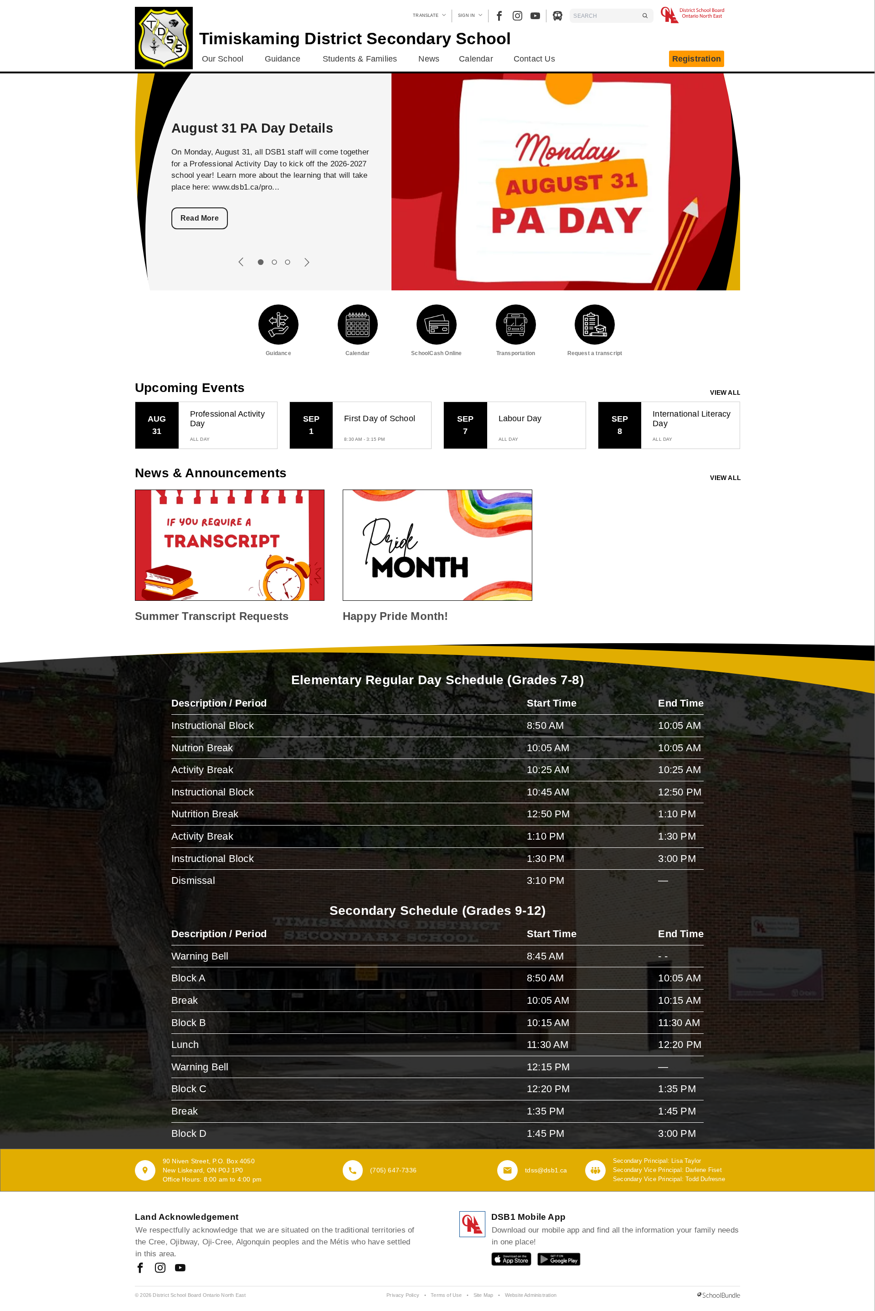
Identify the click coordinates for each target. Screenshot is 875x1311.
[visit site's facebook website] (140, 1268)
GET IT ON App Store (506, 1261)
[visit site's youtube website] (180, 1268)
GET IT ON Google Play (552, 1261)
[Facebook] (499, 16)
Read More (199, 218)
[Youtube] (535, 16)
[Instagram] (517, 16)
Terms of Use (446, 1295)
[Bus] (557, 16)
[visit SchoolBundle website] (718, 1295)
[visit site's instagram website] (160, 1268)
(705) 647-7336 (393, 1170)
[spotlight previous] (241, 262)
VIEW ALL (725, 392)
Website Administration (530, 1295)
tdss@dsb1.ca (546, 1170)
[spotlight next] (307, 262)
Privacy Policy (402, 1295)
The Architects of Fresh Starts (267, 128)
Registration (696, 58)
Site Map (484, 1295)
